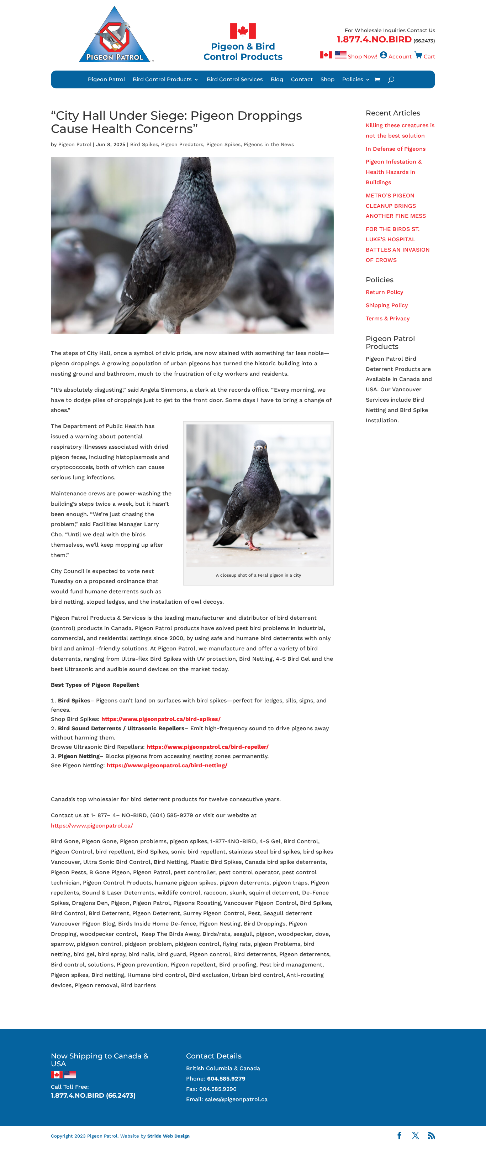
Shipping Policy (387, 305)
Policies (352, 80)
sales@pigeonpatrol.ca (236, 1099)
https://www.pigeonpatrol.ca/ (92, 825)
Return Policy (384, 292)
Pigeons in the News (269, 144)
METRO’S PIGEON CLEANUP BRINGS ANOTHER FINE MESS (396, 206)
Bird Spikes (144, 144)
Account (400, 56)
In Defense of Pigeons (396, 148)
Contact (302, 80)
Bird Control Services (235, 80)
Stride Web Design (168, 1136)
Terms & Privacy (388, 318)
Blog (277, 80)
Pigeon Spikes (223, 144)
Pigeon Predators (182, 144)
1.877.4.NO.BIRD (374, 39)
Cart (429, 56)
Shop (327, 80)
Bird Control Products (162, 80)
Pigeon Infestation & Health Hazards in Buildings (394, 172)
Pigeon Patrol (106, 80)
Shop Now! (362, 56)
